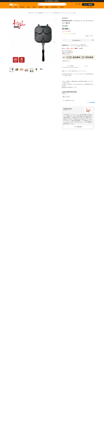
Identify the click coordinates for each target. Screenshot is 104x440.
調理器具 (40, 12)
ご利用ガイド (91, 6)
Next (93, 1)
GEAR (34, 7)
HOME (29, 12)
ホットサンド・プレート (48, 12)
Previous (10, 1)
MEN (16, 7)
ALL (11, 7)
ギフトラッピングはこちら (67, 50)
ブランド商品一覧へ (78, 126)
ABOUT (62, 7)
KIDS (28, 7)
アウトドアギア (35, 12)
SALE (47, 7)
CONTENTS (54, 7)
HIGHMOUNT (65, 18)
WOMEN (22, 7)
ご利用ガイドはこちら (66, 53)
